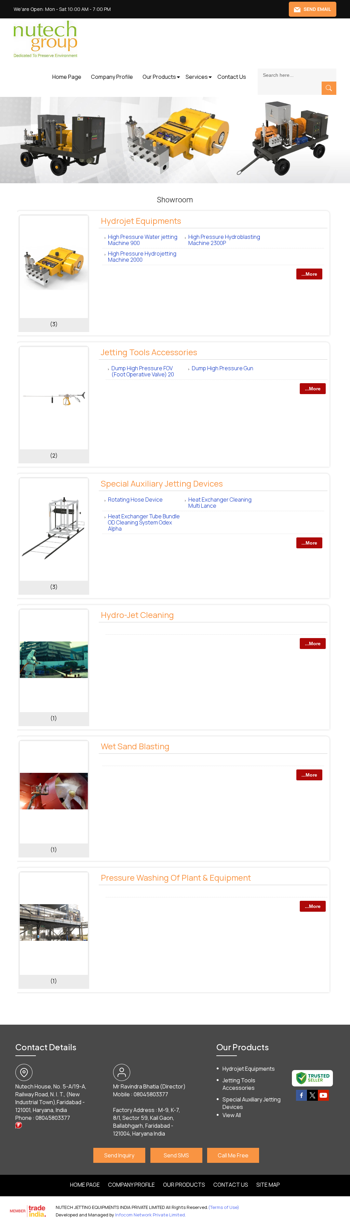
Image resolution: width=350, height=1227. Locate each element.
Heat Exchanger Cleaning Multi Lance (220, 502)
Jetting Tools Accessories (149, 352)
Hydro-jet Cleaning (137, 614)
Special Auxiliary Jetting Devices (162, 483)
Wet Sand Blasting (135, 746)
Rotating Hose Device (135, 499)
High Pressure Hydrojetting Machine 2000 (142, 256)
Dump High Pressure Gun (222, 368)
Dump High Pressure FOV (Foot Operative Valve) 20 (142, 371)
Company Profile (112, 77)
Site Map (268, 1184)
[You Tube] (323, 1099)
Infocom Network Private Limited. (150, 1215)
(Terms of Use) (223, 1207)
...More (309, 274)
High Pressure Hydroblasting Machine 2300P (224, 240)
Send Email (316, 9)
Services (197, 77)
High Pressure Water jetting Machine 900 (142, 240)
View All (232, 1115)
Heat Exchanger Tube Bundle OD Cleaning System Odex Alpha (144, 522)
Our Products (159, 77)
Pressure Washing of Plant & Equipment (176, 877)
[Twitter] (312, 1099)
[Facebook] (301, 1099)
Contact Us (231, 77)
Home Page (66, 77)
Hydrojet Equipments (141, 220)
